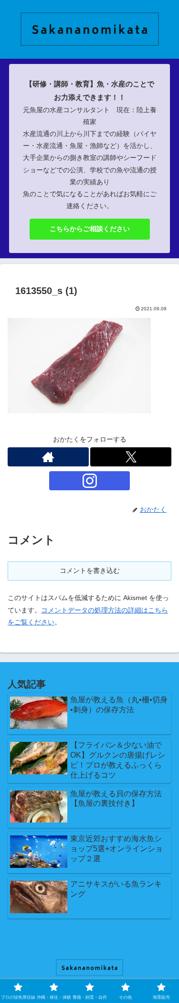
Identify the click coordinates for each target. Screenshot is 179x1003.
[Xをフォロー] (130, 456)
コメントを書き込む (90, 570)
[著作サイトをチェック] (48, 456)
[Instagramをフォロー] (89, 480)
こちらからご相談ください (90, 228)
